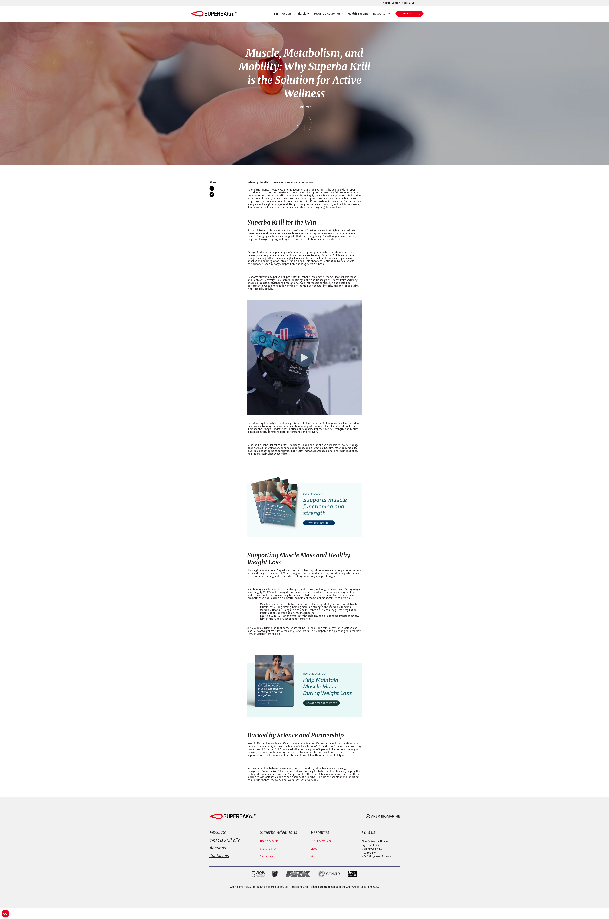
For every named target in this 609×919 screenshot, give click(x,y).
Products (217, 832)
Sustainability (268, 848)
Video (314, 848)
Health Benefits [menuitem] (358, 13)
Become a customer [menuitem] (327, 13)
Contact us (407, 13)
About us (217, 847)
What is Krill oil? (224, 840)
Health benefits (269, 840)
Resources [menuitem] (380, 13)
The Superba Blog (321, 840)
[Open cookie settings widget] (5, 913)
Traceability (266, 856)
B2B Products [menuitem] (282, 13)
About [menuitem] (386, 2)
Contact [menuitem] (396, 2)
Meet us (315, 856)
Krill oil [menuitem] (301, 13)
